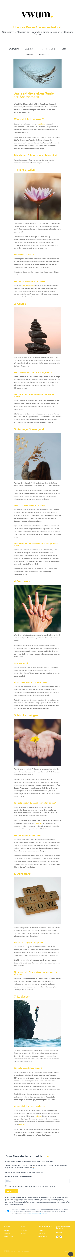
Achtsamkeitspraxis (28, 286)
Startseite (14, 49)
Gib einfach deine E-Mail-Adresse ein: (19, 1176)
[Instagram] (57, 1236)
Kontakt (29, 54)
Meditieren (38, 1116)
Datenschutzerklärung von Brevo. (38, 1213)
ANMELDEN (11, 1191)
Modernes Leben (48, 49)
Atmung (22, 1125)
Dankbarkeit (38, 823)
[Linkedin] (60, 1236)
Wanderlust (30, 49)
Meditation (41, 124)
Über (64, 49)
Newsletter (44, 54)
